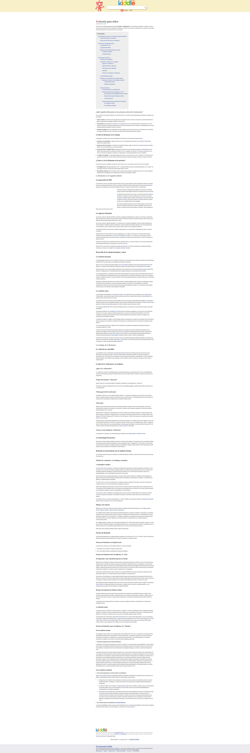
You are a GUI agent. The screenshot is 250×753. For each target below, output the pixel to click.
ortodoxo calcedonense (118, 510)
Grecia (152, 618)
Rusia (97, 576)
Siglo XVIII (123, 339)
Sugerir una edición (134, 739)
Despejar (142, 7)
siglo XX (98, 322)
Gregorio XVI (99, 416)
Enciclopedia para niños (101, 23)
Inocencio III (107, 693)
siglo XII (123, 685)
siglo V (129, 234)
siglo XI (110, 677)
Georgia (145, 618)
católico (98, 510)
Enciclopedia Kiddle (119, 732)
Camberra (100, 499)
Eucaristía (123, 123)
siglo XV (149, 296)
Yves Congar (102, 675)
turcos (118, 275)
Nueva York (112, 333)
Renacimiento (149, 264)
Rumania (108, 620)
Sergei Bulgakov (132, 433)
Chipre (139, 614)
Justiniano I (111, 565)
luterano (149, 508)
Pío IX (113, 416)
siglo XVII (101, 300)
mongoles (146, 294)
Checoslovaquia (126, 620)
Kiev (124, 300)
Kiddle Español (99, 751)
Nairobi (117, 486)
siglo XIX (105, 311)
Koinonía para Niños (100, 736)
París (121, 331)
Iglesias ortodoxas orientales (123, 248)
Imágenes (126, 10)
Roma (125, 243)
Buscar (144, 7)
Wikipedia (118, 749)
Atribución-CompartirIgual (120, 734)
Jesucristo (138, 149)
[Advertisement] (125, 15)
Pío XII (151, 424)
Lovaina (99, 482)
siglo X (122, 294)
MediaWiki (137, 749)
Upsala (121, 476)
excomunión (149, 185)
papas (142, 199)
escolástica (125, 264)
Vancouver (100, 493)
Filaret (137, 313)
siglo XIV (102, 383)
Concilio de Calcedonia (119, 235)
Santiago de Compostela (147, 499)
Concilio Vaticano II (123, 425)
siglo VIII (104, 269)
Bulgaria (116, 620)
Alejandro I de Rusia (115, 311)
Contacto (129, 751)
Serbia (101, 620)
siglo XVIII (118, 616)
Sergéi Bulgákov (115, 335)
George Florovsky (141, 433)
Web (122, 10)
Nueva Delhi (100, 468)
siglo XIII (129, 294)
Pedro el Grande (147, 302)
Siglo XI (119, 339)
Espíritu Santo (146, 149)
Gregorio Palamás (143, 269)
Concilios (124, 199)
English (130, 10)
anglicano (102, 510)
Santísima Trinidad (143, 141)
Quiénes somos (112, 751)
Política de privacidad (121, 751)
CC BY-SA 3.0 (117, 748)
